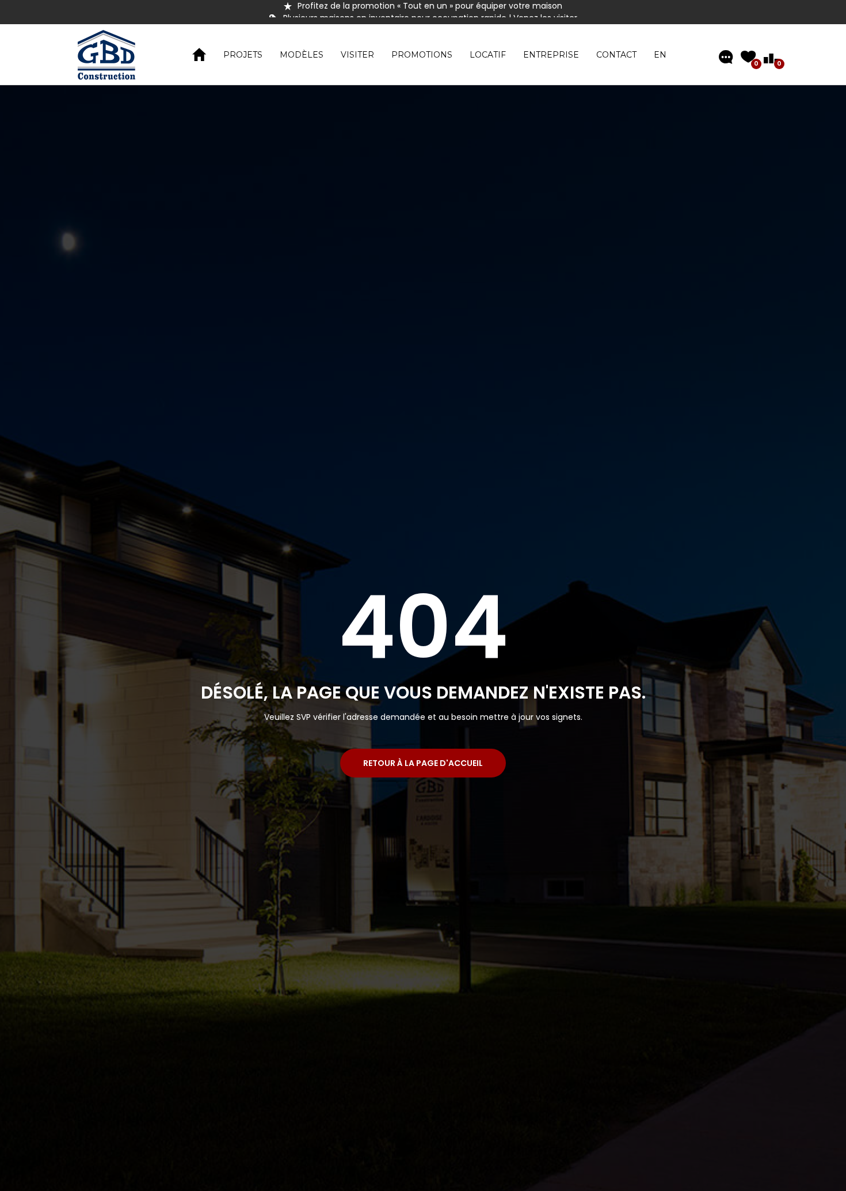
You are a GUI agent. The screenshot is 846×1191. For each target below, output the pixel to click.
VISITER (357, 55)
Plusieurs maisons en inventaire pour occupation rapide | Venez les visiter (430, 6)
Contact (616, 55)
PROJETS (242, 55)
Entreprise (551, 55)
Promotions (421, 55)
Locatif (488, 55)
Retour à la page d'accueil (423, 763)
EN (660, 55)
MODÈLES (301, 55)
